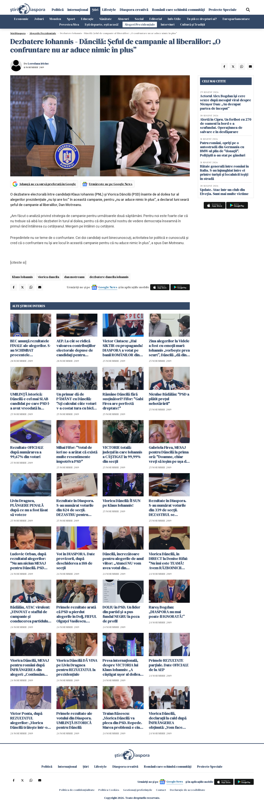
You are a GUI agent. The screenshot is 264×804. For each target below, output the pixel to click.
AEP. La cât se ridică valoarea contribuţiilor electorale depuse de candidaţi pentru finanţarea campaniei (76, 348)
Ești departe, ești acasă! (102, 24)
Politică (58, 9)
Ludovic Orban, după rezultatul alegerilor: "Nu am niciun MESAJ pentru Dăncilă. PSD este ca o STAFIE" (28, 561)
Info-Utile (174, 19)
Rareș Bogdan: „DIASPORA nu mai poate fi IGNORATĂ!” (167, 612)
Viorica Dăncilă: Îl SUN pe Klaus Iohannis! (122, 503)
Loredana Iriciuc (38, 63)
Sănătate (105, 19)
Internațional (77, 9)
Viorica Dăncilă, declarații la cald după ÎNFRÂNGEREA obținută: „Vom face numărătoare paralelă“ (168, 720)
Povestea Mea (69, 24)
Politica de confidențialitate (77, 790)
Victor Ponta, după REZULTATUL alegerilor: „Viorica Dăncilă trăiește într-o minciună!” (29, 720)
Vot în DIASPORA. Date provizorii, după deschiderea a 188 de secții (75, 561)
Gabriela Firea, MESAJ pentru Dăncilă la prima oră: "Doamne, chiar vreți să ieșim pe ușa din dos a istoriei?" (169, 454)
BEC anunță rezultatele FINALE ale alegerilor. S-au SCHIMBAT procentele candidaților (30, 348)
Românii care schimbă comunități (178, 9)
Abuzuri (123, 19)
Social (139, 19)
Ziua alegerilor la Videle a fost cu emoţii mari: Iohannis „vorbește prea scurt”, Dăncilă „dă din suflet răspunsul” (169, 348)
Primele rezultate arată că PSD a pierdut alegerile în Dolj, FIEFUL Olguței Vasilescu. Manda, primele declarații (76, 614)
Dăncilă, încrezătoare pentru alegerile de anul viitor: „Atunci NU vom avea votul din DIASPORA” (123, 561)
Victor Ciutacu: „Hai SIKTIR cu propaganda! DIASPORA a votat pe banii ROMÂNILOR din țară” (123, 348)
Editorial (155, 19)
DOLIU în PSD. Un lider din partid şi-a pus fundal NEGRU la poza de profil (121, 614)
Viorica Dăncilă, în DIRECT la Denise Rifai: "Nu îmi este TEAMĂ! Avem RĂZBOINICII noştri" (168, 561)
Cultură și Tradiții (192, 24)
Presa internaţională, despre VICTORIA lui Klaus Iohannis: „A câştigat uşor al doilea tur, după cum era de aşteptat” (121, 667)
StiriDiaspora (18, 33)
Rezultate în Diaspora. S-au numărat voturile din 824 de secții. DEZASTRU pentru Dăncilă (75, 507)
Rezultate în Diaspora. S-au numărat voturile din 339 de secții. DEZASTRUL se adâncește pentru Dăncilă (167, 507)
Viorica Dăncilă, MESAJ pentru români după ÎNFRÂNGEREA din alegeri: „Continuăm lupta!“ (29, 667)
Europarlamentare (236, 19)
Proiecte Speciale (223, 9)
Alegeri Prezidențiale (139, 24)
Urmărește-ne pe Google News (110, 184)
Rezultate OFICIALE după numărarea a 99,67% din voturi (26, 452)
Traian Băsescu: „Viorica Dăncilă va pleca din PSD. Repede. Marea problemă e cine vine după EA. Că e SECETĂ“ (122, 720)
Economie (21, 19)
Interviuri (167, 24)
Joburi (39, 19)
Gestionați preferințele (137, 790)
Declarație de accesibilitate (187, 790)
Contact (161, 790)
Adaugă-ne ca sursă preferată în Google (47, 184)
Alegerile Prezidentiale (42, 33)
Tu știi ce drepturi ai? (202, 19)
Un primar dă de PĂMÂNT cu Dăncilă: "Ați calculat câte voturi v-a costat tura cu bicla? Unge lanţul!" (76, 401)
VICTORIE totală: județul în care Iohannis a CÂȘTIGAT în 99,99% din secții (122, 454)
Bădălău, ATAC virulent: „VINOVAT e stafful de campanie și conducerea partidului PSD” (30, 614)
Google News (107, 287)
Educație (87, 19)
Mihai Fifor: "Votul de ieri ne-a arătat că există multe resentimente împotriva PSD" (76, 454)
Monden (55, 19)
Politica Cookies (108, 790)
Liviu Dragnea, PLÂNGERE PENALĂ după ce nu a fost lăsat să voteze (29, 507)
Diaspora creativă (134, 9)
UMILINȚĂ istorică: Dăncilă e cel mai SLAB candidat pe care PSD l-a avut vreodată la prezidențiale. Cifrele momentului (30, 401)
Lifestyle (109, 9)
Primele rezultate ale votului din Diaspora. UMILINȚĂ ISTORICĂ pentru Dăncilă (74, 720)
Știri (95, 9)
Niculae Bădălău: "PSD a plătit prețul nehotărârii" (169, 399)
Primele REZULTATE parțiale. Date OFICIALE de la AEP (169, 665)
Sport (71, 19)
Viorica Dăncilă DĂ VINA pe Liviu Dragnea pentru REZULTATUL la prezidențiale (76, 667)
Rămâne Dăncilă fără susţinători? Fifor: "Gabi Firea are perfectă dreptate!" (123, 401)
